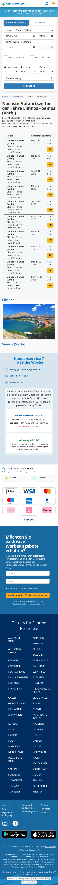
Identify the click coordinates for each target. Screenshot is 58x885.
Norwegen (39, 752)
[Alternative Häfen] (6, 57)
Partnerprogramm (29, 811)
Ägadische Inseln (14, 639)
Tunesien (14, 791)
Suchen (29, 86)
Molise (37, 746)
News (43, 812)
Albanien (38, 637)
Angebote (45, 805)
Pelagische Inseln (15, 759)
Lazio (11, 729)
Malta (12, 740)
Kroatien (38, 723)
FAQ (4, 808)
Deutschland (16, 671)
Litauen (38, 735)
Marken (37, 740)
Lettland (38, 729)
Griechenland (17, 703)
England (38, 677)
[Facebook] (15, 823)
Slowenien (15, 780)
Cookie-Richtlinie (29, 882)
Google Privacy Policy (19, 604)
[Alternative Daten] (32, 57)
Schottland (40, 769)
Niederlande (16, 752)
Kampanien (15, 714)
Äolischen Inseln (14, 650)
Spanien (37, 780)
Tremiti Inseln (42, 786)
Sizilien (37, 774)
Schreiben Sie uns (19, 375)
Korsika (13, 723)
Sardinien (14, 769)
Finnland (38, 683)
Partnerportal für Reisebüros (28, 806)
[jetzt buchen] (50, 149)
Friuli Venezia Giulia (41, 690)
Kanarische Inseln (40, 716)
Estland (13, 683)
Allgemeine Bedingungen (8, 814)
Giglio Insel (40, 697)
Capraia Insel (41, 660)
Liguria (12, 735)
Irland (37, 703)
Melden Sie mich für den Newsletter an (27, 595)
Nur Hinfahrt (41, 22)
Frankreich (15, 688)
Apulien (37, 649)
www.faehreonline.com (15, 3)
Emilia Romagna (18, 677)
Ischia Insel (15, 709)
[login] (47, 3)
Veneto (37, 791)
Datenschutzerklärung (41, 879)
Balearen (38, 654)
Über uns (6, 805)
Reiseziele (45, 808)
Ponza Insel (40, 763)
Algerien (38, 643)
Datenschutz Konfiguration (19, 879)
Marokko (14, 746)
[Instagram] (6, 823)
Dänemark (39, 666)
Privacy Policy (50, 846)
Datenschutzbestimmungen (29, 588)
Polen (36, 757)
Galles (12, 697)
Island (37, 709)
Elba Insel (39, 671)
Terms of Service (35, 604)
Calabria (13, 660)
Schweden (14, 774)
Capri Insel (15, 666)
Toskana (13, 786)
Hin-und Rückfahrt (15, 22)
